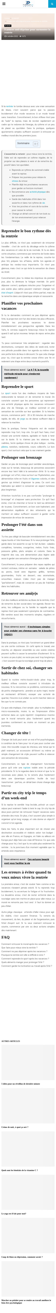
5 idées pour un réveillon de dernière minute (20, 1084)
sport (7, 393)
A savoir (8, 25)
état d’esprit (7, 292)
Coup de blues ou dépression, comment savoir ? (22, 1257)
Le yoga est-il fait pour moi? (13, 1214)
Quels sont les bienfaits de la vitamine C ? (19, 1170)
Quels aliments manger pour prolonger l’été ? (22, 962)
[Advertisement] (28, 74)
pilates (4, 447)
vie (43, 203)
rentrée (9, 106)
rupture (26, 767)
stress (15, 181)
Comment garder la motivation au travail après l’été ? (26, 966)
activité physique (38, 192)
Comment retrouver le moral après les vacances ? (25, 944)
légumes (35, 478)
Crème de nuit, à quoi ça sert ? (14, 1127)
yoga (22, 419)
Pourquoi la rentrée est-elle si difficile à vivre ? (23, 955)
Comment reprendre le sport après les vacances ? (25, 958)
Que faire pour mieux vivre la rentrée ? (19, 947)
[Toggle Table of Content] (34, 143)
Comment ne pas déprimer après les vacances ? (24, 951)
